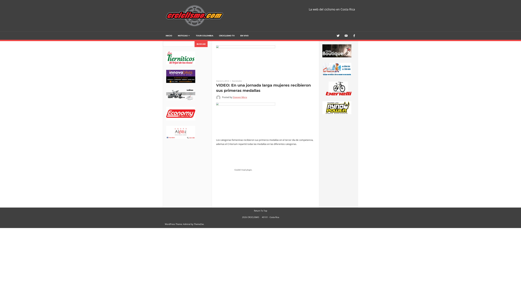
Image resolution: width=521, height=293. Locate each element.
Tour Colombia (204, 35)
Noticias (183, 35)
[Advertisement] (187, 166)
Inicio (169, 35)
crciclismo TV (227, 35)
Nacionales (237, 81)
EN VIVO (244, 35)
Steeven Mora (240, 97)
